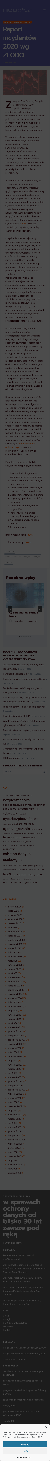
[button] (46, 1427)
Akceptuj (25, 1444)
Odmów (25, 1451)
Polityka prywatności (24, 1457)
